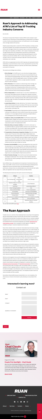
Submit (29, 317)
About (5, 406)
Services (12, 406)
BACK (5, 326)
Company (7, 303)
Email (6, 298)
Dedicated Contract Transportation (10, 263)
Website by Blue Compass (27, 410)
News (27, 406)
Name (6, 294)
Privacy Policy (22, 410)
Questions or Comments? (10, 310)
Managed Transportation (25, 263)
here (18, 203)
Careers (20, 406)
